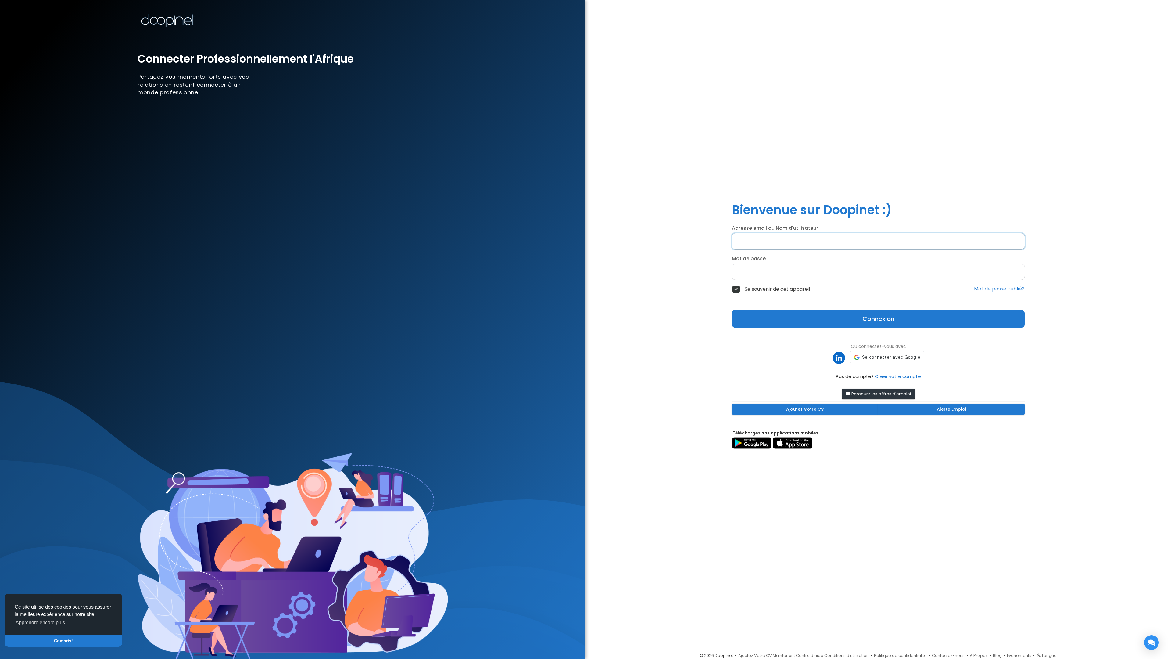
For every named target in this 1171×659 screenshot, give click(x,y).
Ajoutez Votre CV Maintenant (766, 655)
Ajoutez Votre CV (805, 409)
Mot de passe (749, 258)
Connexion (878, 319)
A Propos (979, 655)
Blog (997, 655)
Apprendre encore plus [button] (40, 622)
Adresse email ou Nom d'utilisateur (775, 228)
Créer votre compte (898, 376)
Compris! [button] (63, 640)
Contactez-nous (948, 655)
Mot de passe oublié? (999, 289)
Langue (1049, 655)
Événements (1019, 655)
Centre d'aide (809, 655)
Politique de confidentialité (900, 655)
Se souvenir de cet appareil (777, 289)
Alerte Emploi (951, 409)
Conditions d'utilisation (846, 655)
